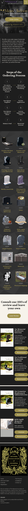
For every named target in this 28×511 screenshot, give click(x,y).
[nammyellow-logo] (14, 460)
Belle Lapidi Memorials (21, 230)
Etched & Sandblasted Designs (7, 287)
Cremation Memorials (7, 211)
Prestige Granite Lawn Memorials (7, 170)
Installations (18, 480)
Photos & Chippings (20, 285)
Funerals (3, 482)
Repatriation (4, 484)
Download (21, 348)
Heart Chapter (21, 248)
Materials (21, 266)
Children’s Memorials (7, 230)
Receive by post (21, 352)
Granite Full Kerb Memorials (7, 151)
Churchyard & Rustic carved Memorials (20, 190)
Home (2, 478)
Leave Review (14, 316)
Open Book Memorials (21, 170)
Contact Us (18, 482)
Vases (21, 210)
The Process (18, 478)
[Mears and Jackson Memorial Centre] (14, 2)
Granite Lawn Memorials (20, 151)
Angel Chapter (7, 248)
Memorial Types (5, 480)
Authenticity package (7, 267)
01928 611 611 (17, 25)
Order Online (14, 19)
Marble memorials (7, 189)
